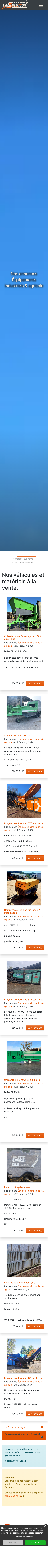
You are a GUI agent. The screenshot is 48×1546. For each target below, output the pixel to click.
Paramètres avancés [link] (24, 1536)
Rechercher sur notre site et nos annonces (22, 560)
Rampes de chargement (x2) (19, 1282)
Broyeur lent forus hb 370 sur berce (23, 823)
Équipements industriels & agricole (23, 1434)
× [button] (46, 1525)
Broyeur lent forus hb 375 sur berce (23, 999)
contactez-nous (13, 1496)
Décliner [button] (12, 1542)
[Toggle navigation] (40, 5)
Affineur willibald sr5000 (17, 735)
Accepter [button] (35, 1542)
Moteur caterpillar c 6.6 (17, 1187)
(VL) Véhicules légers (15, 1427)
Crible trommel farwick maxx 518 (22, 1079)
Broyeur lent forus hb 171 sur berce (23, 1378)
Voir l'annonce (35, 683)
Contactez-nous (15, 1461)
